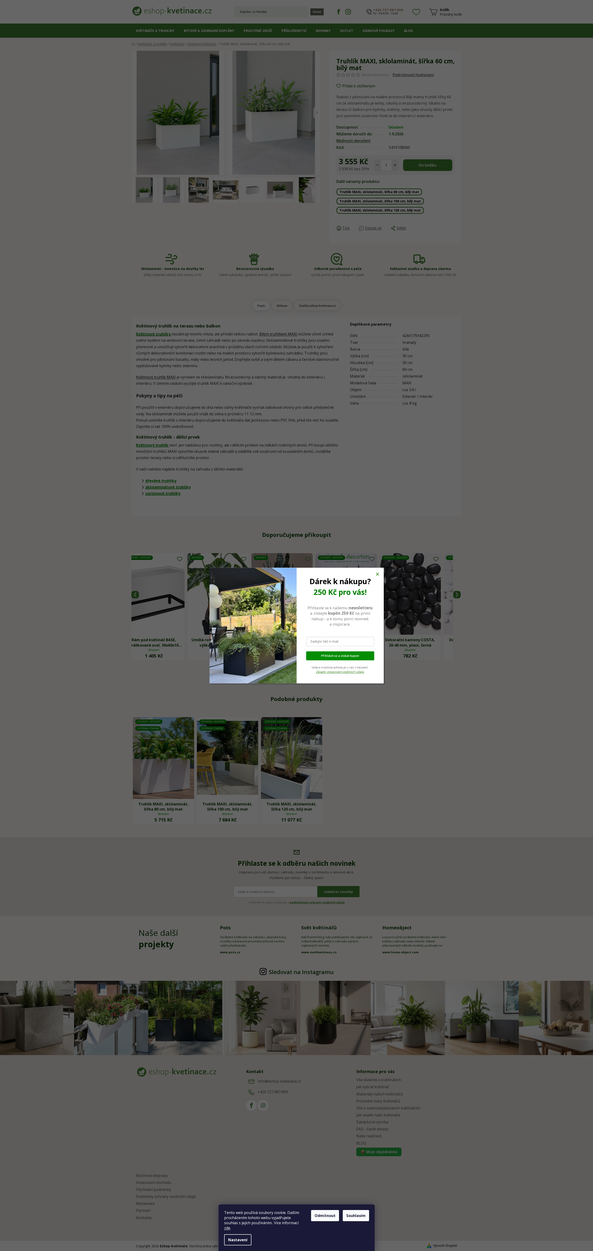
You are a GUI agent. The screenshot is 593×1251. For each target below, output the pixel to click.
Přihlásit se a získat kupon (340, 656)
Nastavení (237, 1239)
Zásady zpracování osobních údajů (340, 672)
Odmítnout (325, 1215)
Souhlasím (356, 1215)
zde (227, 1228)
